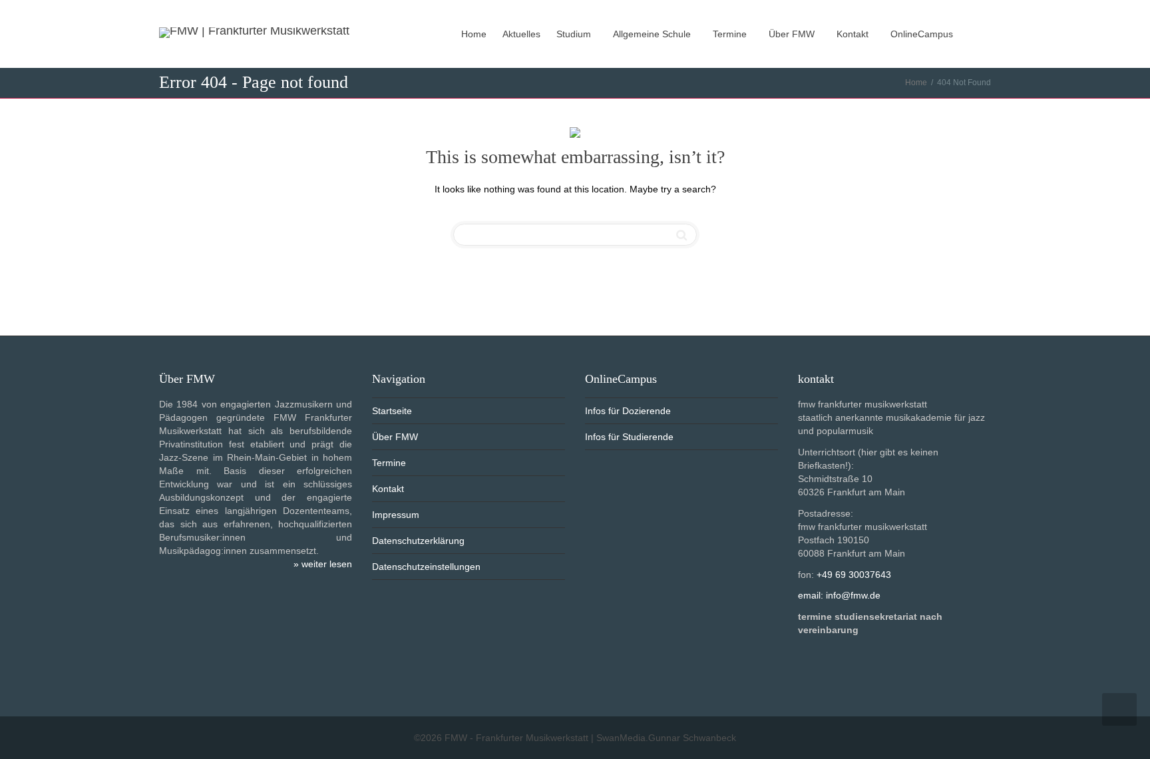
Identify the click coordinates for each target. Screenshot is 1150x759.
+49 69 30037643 (854, 574)
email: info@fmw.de (839, 595)
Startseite (392, 410)
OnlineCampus (923, 34)
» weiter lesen (322, 564)
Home (473, 34)
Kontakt (854, 34)
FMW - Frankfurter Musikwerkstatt (516, 737)
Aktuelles (521, 34)
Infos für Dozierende (628, 410)
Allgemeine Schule (653, 34)
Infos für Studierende (629, 436)
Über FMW (793, 34)
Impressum (395, 514)
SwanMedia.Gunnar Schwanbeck (666, 737)
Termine (731, 34)
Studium (575, 34)
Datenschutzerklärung (418, 540)
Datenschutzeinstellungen (426, 566)
